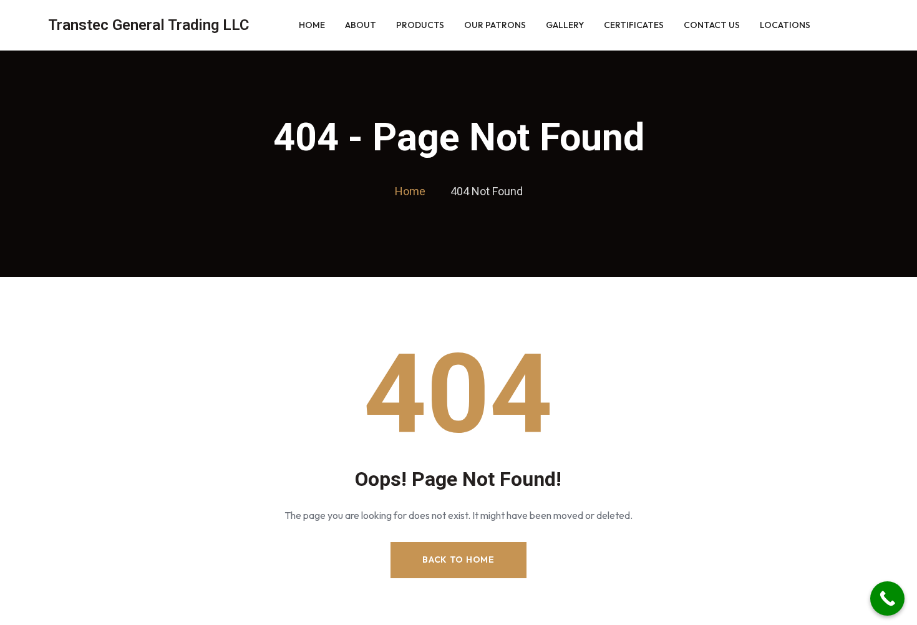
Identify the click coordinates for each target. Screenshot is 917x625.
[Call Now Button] (887, 598)
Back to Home (458, 559)
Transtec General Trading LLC (148, 25)
